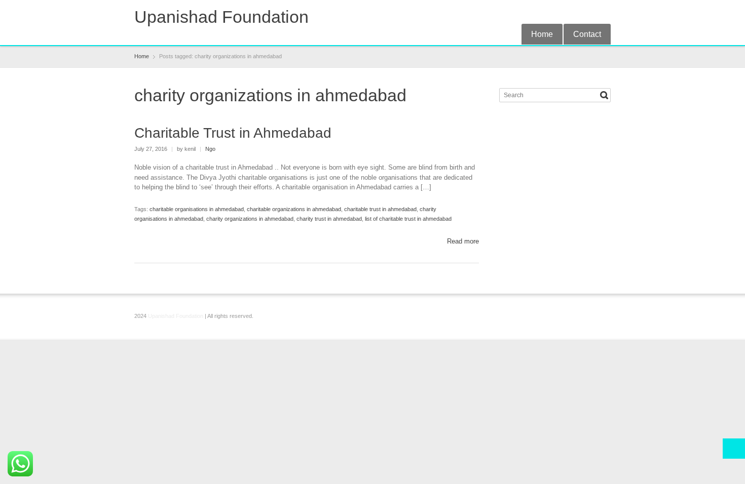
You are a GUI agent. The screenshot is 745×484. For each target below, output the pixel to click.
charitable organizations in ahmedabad (294, 209)
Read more (463, 241)
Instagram (588, 12)
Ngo (210, 149)
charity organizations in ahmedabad (249, 219)
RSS (571, 12)
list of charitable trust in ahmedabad (408, 219)
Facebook (554, 12)
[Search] (604, 95)
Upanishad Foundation (221, 16)
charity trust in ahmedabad (329, 219)
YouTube (605, 12)
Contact (587, 34)
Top (734, 448)
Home (542, 34)
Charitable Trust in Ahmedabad (232, 133)
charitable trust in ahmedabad (380, 209)
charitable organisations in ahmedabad (197, 209)
